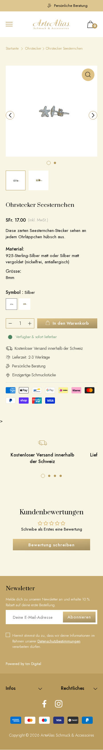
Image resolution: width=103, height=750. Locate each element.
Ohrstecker (33, 48)
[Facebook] (44, 704)
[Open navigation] (9, 24)
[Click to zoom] (88, 74)
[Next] (93, 115)
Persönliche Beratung (56, 5)
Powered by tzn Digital (23, 663)
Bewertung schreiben (51, 545)
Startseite (12, 48)
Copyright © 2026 (25, 735)
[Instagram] (58, 704)
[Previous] (10, 115)
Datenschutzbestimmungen (58, 641)
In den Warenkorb (71, 323)
